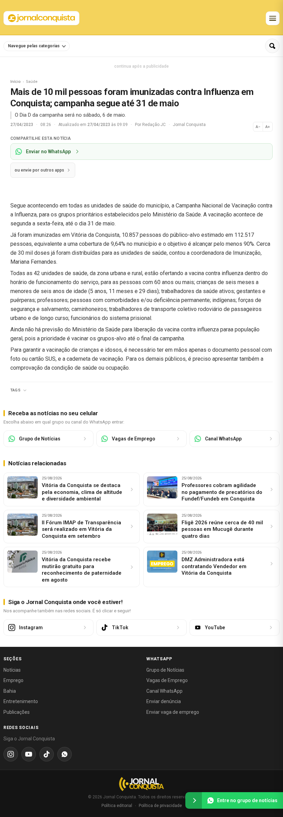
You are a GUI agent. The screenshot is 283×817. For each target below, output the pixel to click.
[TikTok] (46, 754)
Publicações (16, 712)
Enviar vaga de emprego (172, 712)
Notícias (12, 670)
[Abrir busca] (272, 46)
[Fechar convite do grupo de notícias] (193, 800)
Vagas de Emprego (167, 680)
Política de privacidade (160, 805)
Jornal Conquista (189, 124)
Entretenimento (20, 701)
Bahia (9, 691)
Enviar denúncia (163, 701)
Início (15, 81)
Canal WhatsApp (164, 691)
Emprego (13, 680)
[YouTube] (28, 754)
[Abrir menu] (273, 18)
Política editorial (116, 805)
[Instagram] (10, 754)
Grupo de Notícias (165, 670)
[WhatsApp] (64, 754)
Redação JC (154, 124)
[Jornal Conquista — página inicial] (141, 784)
